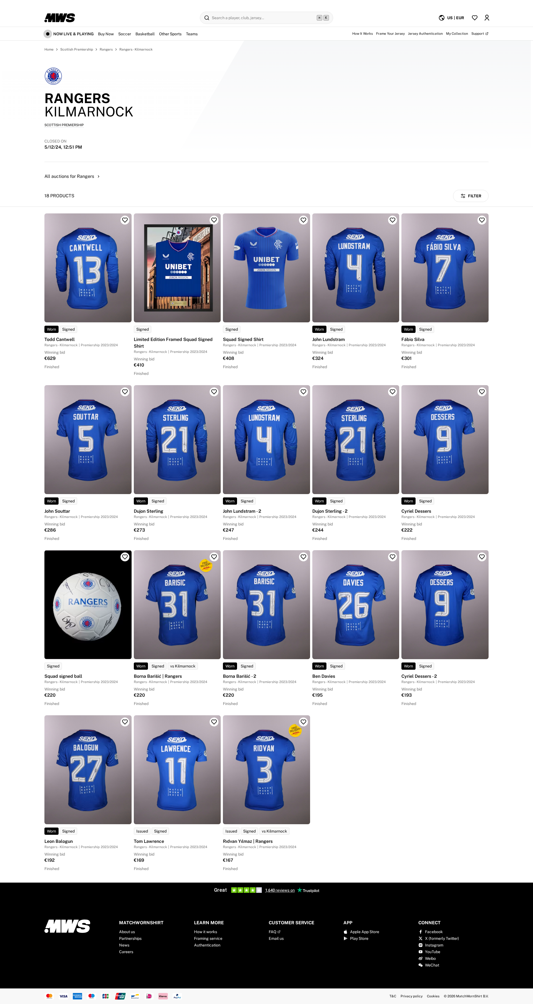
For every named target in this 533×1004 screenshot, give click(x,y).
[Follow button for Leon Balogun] (124, 722)
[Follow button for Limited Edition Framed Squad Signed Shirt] (214, 220)
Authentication (207, 945)
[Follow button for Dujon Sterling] (214, 391)
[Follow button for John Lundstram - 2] (303, 391)
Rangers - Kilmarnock (136, 49)
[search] (266, 18)
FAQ (272, 932)
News (124, 945)
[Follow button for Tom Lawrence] (214, 722)
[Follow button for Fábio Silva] (481, 220)
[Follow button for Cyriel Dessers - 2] (481, 556)
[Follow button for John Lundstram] (392, 220)
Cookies (433, 996)
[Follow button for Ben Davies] (392, 556)
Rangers (106, 49)
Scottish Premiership (76, 49)
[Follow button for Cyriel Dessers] (481, 391)
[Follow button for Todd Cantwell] (124, 220)
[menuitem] (451, 18)
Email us (276, 938)
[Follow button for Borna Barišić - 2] (303, 556)
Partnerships (130, 938)
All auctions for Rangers (69, 176)
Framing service (208, 938)
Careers (126, 952)
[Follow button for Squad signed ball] (124, 556)
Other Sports (170, 34)
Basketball (145, 34)
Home (49, 49)
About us (127, 932)
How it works (205, 932)
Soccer (124, 34)
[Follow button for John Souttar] (124, 391)
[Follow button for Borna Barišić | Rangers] (214, 556)
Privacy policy (412, 996)
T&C (392, 996)
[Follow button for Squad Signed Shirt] (303, 220)
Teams (192, 34)
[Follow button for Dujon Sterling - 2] (392, 391)
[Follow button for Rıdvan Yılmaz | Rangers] (303, 722)
